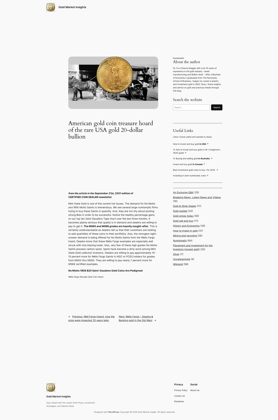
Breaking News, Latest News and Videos (197, 197)
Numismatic (178, 58)
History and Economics (186, 225)
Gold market (180, 211)
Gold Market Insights (72, 7)
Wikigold (178, 264)
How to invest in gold (185, 230)
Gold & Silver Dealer (184, 206)
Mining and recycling (185, 235)
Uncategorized (181, 259)
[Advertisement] (113, 163)
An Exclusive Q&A (183, 192)
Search (216, 107)
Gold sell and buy (183, 220)
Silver (176, 254)
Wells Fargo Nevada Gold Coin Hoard (85, 277)
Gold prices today (183, 215)
